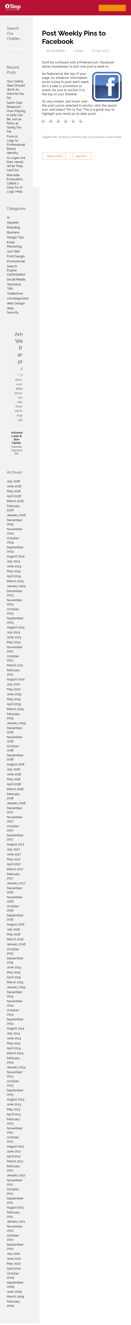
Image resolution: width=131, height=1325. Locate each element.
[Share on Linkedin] (74, 122)
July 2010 (13, 1253)
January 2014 (16, 1067)
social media (113, 137)
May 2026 (14, 491)
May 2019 (13, 699)
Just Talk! (13, 251)
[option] (16, 391)
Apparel (13, 222)
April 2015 (14, 977)
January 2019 (16, 723)
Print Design (16, 256)
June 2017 (14, 854)
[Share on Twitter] (51, 122)
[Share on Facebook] (44, 122)
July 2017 (13, 849)
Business (13, 232)
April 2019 (14, 704)
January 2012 (16, 1175)
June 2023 (14, 637)
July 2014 (13, 1033)
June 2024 (14, 566)
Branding (13, 227)
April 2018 (14, 784)
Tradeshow (15, 293)
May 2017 (13, 859)
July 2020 (13, 684)
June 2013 (14, 1104)
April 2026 (14, 496)
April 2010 (14, 1268)
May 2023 (13, 642)
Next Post (81, 156)
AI (8, 217)
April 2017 (14, 864)
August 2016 (15, 924)
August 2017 (15, 844)
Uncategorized (17, 298)
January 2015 (16, 987)
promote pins (96, 137)
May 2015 (13, 972)
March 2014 (15, 1053)
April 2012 (14, 1156)
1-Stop (78, 51)
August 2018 (15, 764)
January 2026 (16, 515)
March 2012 (15, 1161)
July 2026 (13, 481)
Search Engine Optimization (16, 270)
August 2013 (15, 1099)
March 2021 (15, 665)
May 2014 (13, 1043)
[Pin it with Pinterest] (66, 122)
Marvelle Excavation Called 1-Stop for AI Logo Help (15, 183)
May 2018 (13, 779)
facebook (64, 137)
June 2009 (14, 1291)
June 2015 (14, 967)
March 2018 (15, 789)
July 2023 (13, 632)
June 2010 (14, 1258)
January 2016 (16, 944)
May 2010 (13, 1263)
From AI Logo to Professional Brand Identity (16, 145)
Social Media (55, 51)
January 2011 (16, 1221)
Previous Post (54, 156)
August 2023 (15, 627)
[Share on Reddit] (59, 122)
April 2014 (14, 1048)
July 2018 (13, 769)
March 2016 (15, 939)
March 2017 (15, 869)
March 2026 (15, 501)
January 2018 (16, 803)
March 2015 (15, 982)
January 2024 (16, 586)
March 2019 (15, 709)
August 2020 (16, 679)
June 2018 (14, 774)
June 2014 (14, 1038)
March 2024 (15, 581)
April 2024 (14, 576)
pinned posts (79, 137)
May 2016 (13, 934)
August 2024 (16, 556)
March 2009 (15, 1296)
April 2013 (14, 1114)
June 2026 (14, 486)
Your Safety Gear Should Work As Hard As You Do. (16, 90)
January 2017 (16, 883)
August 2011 (15, 1207)
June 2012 (14, 1151)
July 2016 (13, 929)
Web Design (16, 303)
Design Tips (15, 237)
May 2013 (13, 1109)
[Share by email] (81, 122)
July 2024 (13, 561)
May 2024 (14, 571)
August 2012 (15, 1146)
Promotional (16, 261)
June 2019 (14, 694)
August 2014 (15, 1028)
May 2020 (14, 689)
